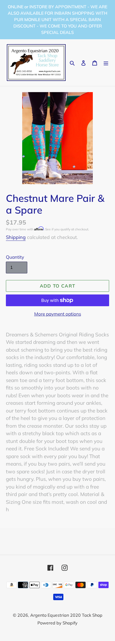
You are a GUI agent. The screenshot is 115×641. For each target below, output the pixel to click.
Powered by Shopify (57, 623)
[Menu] (106, 62)
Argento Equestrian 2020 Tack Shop (66, 615)
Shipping (16, 237)
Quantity (15, 257)
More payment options (57, 314)
